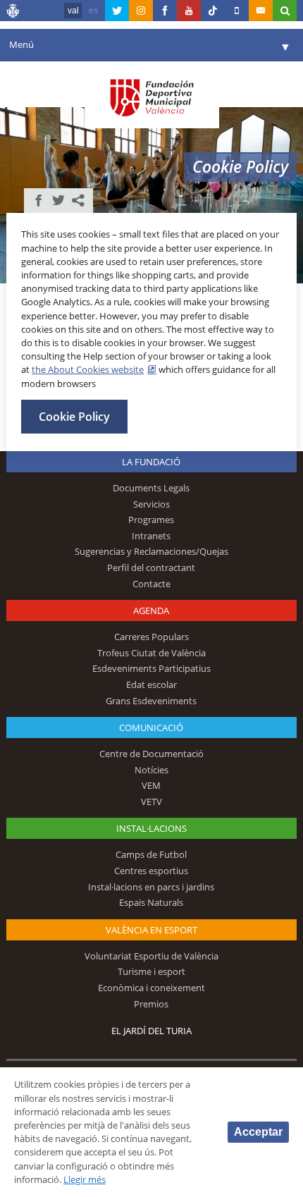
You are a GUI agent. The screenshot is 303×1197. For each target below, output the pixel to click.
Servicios (151, 504)
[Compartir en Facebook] (38, 200)
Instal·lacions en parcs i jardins (151, 886)
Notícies (151, 769)
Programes (151, 519)
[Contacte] (261, 10)
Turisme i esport (151, 971)
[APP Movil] (237, 10)
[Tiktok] (213, 10)
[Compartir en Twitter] (58, 200)
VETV (151, 801)
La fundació (151, 461)
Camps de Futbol (151, 854)
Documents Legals (151, 487)
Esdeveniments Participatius (151, 668)
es (93, 11)
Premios (151, 1004)
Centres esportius (151, 870)
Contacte (151, 583)
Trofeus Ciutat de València (151, 652)
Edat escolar (151, 684)
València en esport (151, 929)
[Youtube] (189, 10)
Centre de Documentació (151, 753)
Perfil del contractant (151, 567)
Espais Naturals (151, 902)
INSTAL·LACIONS (151, 828)
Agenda (151, 610)
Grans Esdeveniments (151, 700)
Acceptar (258, 1132)
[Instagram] (141, 10)
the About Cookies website (88, 369)
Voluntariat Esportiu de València (151, 956)
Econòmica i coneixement (151, 987)
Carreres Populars (151, 636)
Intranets (151, 535)
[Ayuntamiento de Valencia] (13, 13)
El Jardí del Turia (151, 1030)
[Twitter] (117, 10)
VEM (151, 785)
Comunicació (151, 727)
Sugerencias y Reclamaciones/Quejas (151, 551)
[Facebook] (165, 10)
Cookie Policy (74, 416)
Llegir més (84, 1179)
